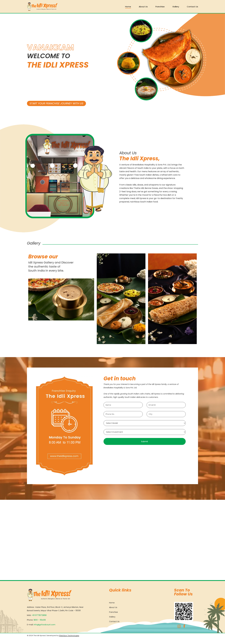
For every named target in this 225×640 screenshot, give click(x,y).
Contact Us (114, 621)
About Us (113, 607)
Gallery (112, 616)
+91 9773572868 (39, 615)
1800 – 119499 (40, 620)
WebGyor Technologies (69, 635)
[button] (56, 103)
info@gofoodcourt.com (44, 624)
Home (112, 602)
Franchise (113, 612)
